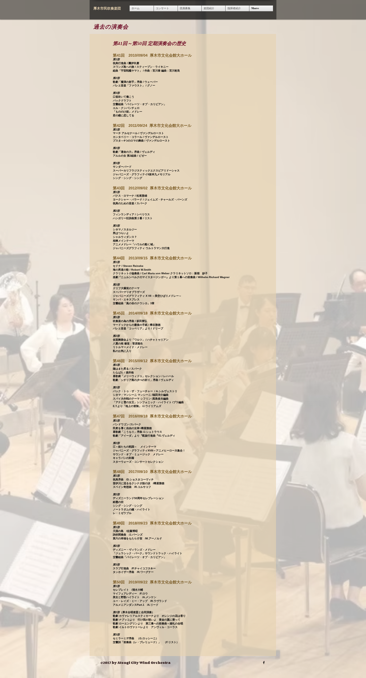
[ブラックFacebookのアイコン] (264, 662)
